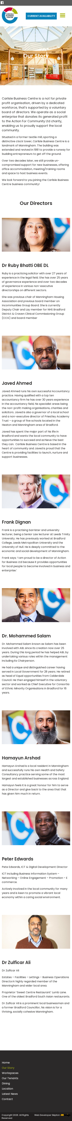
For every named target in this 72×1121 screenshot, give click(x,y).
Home (6, 1063)
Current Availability (41, 16)
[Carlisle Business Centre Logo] (10, 16)
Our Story (8, 1068)
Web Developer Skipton (47, 1115)
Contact (7, 1099)
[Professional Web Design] (65, 1115)
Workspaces (10, 1073)
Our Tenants (10, 1078)
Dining (6, 1083)
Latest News (10, 1094)
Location (7, 1089)
